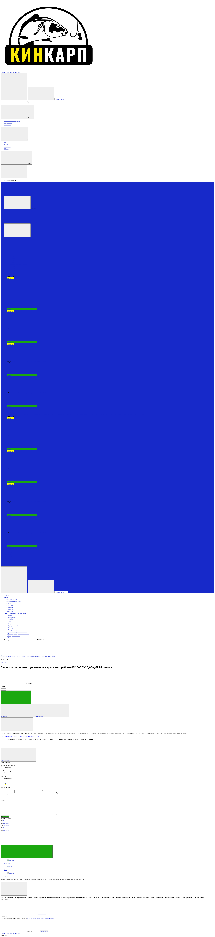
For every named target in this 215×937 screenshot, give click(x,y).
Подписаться (44, 931)
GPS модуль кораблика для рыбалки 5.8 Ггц (30, 393)
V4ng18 (13, 272)
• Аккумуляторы (18, 414)
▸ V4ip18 (13, 260)
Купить (9, 309)
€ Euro (6, 143)
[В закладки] (38, 654)
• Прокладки (60, 414)
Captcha (58, 793)
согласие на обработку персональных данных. (40, 918)
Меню (31, 194)
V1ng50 (13, 266)
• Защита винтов (38, 414)
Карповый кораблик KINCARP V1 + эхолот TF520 (23, 296)
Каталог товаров (12, 599)
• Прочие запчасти (139, 414)
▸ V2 (12, 244)
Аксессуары (10, 548)
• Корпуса (25, 414)
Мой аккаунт (30, 118)
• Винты (31, 414)
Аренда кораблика (9, 552)
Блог (5, 564)
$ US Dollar (7, 145)
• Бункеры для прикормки (71, 414)
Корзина (29, 163)
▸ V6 (12, 250)
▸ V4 (12, 248)
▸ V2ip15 (13, 256)
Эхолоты (9, 408)
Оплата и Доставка (9, 560)
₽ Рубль (6, 149)
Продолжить (4, 816)
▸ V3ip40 (13, 258)
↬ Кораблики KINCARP (13, 240)
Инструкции (7, 554)
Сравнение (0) (8, 125)
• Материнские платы (127, 414)
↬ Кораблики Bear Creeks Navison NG (18, 264)
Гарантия (6, 558)
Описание (4, 716)
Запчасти (10, 412)
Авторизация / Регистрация (12, 121)
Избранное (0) (8, 123)
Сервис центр (8, 556)
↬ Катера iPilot (11, 252)
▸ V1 (12, 242)
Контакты (7, 562)
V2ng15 (13, 268)
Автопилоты (11, 410)
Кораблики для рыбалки (14, 238)
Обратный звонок (16, 72)
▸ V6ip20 (13, 262)
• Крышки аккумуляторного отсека (89, 414)
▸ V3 (12, 246)
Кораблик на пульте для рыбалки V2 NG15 (23, 362)
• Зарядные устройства (49, 414)
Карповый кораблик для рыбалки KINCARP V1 (23, 329)
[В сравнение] (13, 654)
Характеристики (38, 716)
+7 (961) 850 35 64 (6, 72)
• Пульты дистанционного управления (110, 414)
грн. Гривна (7, 147)
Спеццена (6, 550)
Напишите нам (42, 914)
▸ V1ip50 (13, 254)
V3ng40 (13, 270)
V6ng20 (13, 274)
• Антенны (10, 414)
